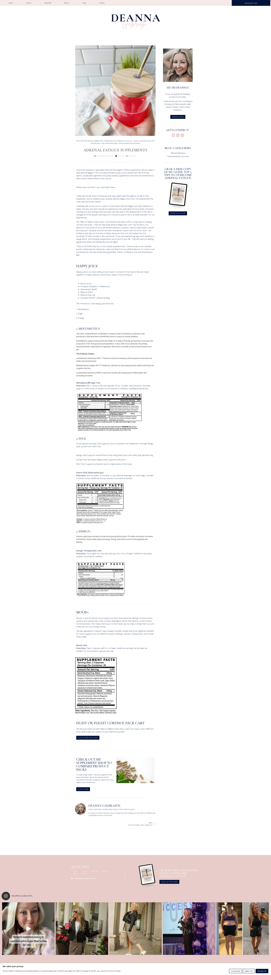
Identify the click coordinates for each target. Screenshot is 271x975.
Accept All (262, 971)
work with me (251, 3)
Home (11, 3)
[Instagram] (177, 135)
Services (28, 3)
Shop (84, 3)
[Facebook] (173, 135)
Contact (102, 3)
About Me (48, 3)
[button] (87, 738)
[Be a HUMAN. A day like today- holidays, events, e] (28, 928)
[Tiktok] (182, 135)
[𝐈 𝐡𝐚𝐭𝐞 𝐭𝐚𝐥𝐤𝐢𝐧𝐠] (242, 928)
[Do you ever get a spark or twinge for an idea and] (135, 928)
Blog (65, 3)
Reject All (249, 971)
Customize (235, 971)
